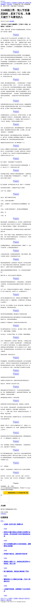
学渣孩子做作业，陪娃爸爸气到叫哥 (15, 554)
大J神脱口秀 (27, 2)
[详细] (5, 528)
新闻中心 (9, 2)
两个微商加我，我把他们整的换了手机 (16, 571)
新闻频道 (3, 4)
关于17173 (3, 598)
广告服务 (15, 598)
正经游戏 (9, 4)
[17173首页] (3, 1)
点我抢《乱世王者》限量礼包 (13, 524)
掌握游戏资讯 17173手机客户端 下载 (18, 492)
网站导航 (8, 600)
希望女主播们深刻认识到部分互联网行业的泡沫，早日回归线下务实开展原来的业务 (17, 534)
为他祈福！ (4, 513)
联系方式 (27, 598)
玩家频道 (14, 2)
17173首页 (3, 2)
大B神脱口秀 (20, 2)
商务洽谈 (21, 598)
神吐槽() (12, 21)
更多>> (3, 521)
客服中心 (3, 600)
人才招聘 (9, 598)
